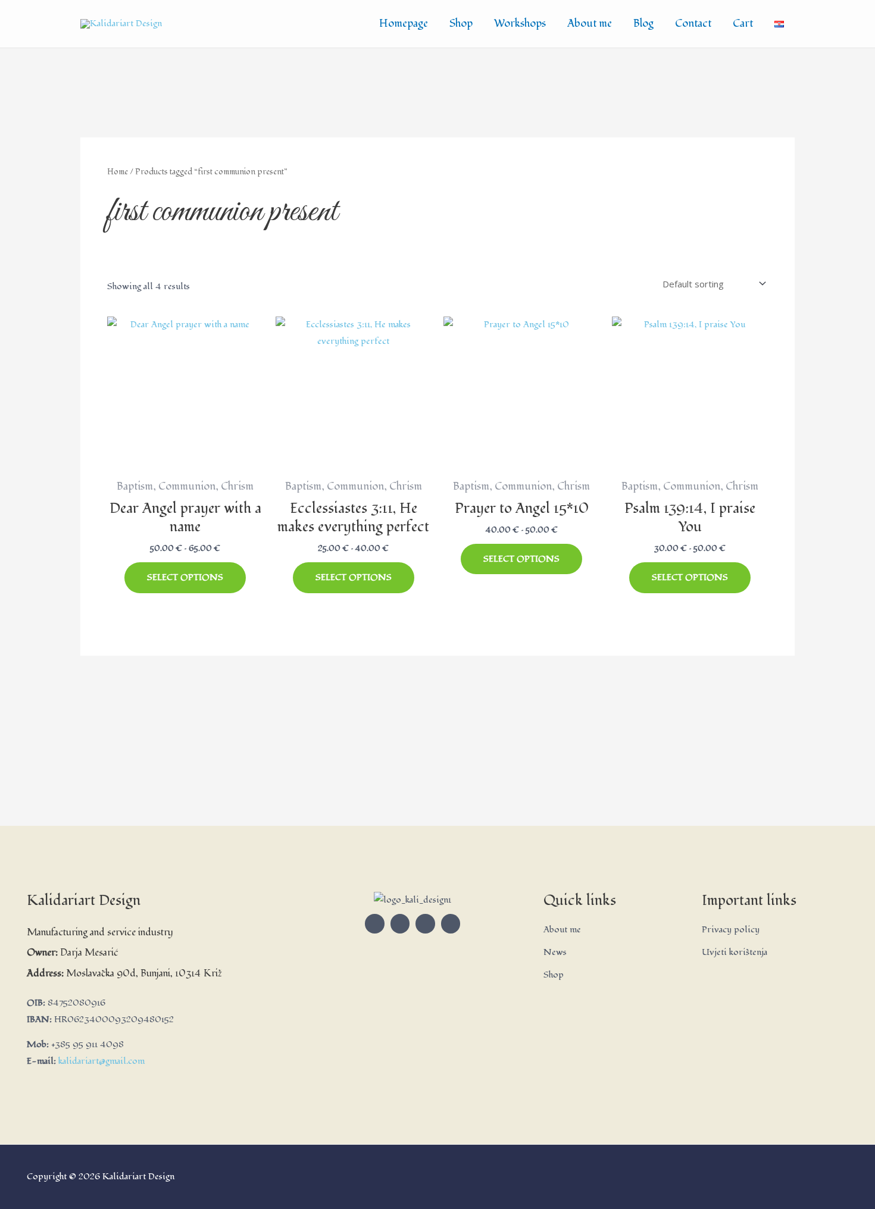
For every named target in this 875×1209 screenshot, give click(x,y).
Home (117, 171)
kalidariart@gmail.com (101, 1061)
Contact (693, 23)
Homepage (403, 23)
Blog (643, 23)
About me (589, 23)
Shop (461, 23)
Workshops (520, 23)
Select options (185, 577)
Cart (743, 23)
